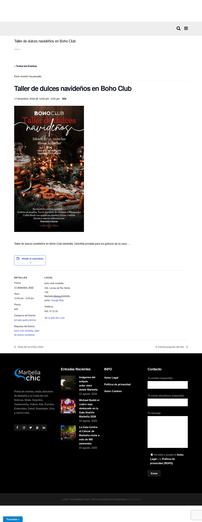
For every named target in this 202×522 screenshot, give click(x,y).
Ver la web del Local (55, 317)
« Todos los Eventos (25, 66)
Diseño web (134, 499)
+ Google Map (57, 300)
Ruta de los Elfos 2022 (30, 347)
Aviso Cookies (113, 391)
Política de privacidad (117, 384)
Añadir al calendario (32, 258)
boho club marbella (23, 330)
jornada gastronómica (25, 319)
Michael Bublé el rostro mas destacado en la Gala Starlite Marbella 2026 (89, 408)
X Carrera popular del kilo (170, 347)
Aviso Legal (111, 377)
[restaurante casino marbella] (101, 11)
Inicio (16, 49)
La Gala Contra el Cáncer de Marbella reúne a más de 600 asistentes (89, 435)
